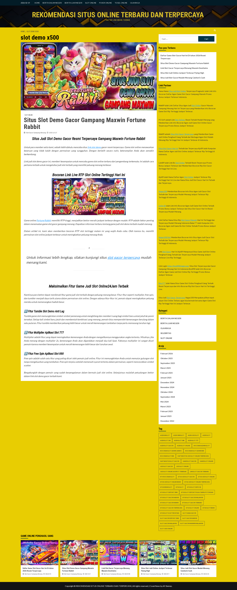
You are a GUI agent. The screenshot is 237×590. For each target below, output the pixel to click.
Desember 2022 (167, 421)
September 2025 (167, 363)
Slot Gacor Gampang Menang (36, 133)
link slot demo (94, 147)
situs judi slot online (206, 477)
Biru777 (162, 283)
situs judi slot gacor (186, 477)
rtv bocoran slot (167, 477)
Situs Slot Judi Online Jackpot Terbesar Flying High (182, 73)
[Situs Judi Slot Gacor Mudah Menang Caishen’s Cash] (197, 552)
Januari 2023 (165, 416)
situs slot (180, 487)
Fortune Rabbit (43, 220)
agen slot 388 (179, 440)
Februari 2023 (166, 411)
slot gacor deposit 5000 (169, 518)
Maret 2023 (165, 406)
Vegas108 (163, 191)
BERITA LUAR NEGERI (73, 3)
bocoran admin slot (202, 445)
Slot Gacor (166, 252)
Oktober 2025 (166, 358)
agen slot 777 (193, 440)
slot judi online (166, 528)
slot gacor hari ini (189, 518)
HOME (37, 3)
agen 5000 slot (178, 435)
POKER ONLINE (105, 3)
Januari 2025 (165, 377)
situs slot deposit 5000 (169, 492)
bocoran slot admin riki (194, 451)
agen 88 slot (165, 435)
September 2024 (167, 397)
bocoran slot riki (167, 456)
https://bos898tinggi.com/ (178, 266)
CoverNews (155, 586)
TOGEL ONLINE (121, 3)
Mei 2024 (164, 402)
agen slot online (183, 445)
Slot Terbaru (180, 120)
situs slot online (192, 508)
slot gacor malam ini (168, 523)
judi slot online (182, 466)
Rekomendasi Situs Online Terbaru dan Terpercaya (118, 14)
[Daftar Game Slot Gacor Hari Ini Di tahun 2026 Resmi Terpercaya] (39, 552)
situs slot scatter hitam (169, 513)
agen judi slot (193, 435)
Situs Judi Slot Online (177, 91)
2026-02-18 (48, 574)
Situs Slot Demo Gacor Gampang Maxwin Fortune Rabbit (85, 123)
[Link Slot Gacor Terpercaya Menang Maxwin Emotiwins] (118, 552)
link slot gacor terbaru (199, 471)
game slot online (206, 461)
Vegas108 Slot (165, 237)
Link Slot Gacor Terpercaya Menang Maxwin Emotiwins (184, 68)
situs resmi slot (166, 487)
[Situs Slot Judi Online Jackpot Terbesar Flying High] (158, 552)
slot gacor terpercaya (124, 257)
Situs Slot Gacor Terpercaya (182, 134)
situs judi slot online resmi (170, 482)
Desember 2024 (167, 382)
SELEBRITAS (165, 333)
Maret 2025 (165, 368)
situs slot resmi (209, 508)
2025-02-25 (206, 574)
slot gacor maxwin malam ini (191, 523)
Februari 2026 (166, 353)
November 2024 (167, 387)
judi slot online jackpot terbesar (173, 471)
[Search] (214, 30)
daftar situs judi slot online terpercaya (193, 456)
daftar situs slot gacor (169, 461)
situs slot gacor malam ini (192, 497)
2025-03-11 (166, 574)
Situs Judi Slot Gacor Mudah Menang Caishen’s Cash (182, 78)
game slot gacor (189, 461)
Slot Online (196, 105)
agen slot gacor (166, 445)
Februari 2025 (166, 373)
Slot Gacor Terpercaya (176, 297)
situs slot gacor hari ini (169, 497)
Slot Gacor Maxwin (189, 220)
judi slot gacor (166, 466)
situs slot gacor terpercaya (171, 508)
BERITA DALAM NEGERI (52, 3)
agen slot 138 (165, 440)
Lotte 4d (162, 206)
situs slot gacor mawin (169, 502)
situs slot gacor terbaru (192, 502)
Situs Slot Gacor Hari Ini (168, 148)
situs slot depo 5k (194, 487)
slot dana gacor (189, 513)
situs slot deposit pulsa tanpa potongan (197, 492)
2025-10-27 (53, 133)
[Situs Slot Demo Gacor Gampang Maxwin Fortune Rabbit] (79, 552)
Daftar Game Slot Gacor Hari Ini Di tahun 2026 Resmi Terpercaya (183, 57)
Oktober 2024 (166, 392)
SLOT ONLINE (90, 3)
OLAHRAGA (135, 3)
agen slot (206, 435)
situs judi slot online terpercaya (197, 482)
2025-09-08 (127, 574)
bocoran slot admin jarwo (171, 451)
